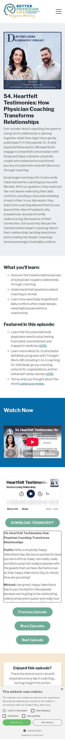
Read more (45, 705)
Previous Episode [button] (32, 612)
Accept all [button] (17, 722)
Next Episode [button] (32, 640)
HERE (43, 346)
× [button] (61, 689)
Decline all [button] (47, 722)
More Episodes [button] (32, 626)
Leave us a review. (31, 383)
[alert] (32, 712)
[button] (32, 730)
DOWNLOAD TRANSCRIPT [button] (32, 523)
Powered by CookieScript (32, 735)
